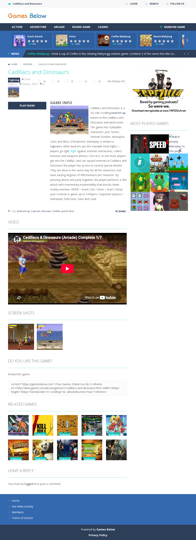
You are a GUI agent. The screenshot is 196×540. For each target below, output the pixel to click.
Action (17, 27)
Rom (71, 211)
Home (14, 64)
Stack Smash (35, 36)
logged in (30, 484)
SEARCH (153, 3)
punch (64, 211)
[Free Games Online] (27, 15)
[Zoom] (21, 336)
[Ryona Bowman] (178, 163)
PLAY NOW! (27, 105)
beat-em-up (23, 211)
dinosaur (46, 211)
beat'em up (118, 113)
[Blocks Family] (140, 182)
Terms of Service (22, 518)
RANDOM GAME (174, 27)
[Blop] (140, 163)
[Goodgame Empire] (159, 163)
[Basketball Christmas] (178, 182)
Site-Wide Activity (22, 506)
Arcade (59, 27)
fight (73, 151)
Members (18, 512)
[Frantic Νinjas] (140, 143)
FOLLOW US (177, 3)
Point (72, 36)
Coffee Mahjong (120, 36)
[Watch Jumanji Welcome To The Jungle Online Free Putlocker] (178, 148)
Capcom (55, 146)
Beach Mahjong (163, 36)
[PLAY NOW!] (19, 40)
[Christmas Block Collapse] (140, 201)
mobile (56, 211)
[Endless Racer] (178, 201)
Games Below (105, 529)
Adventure (38, 27)
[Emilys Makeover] (159, 201)
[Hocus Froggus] (159, 182)
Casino (103, 27)
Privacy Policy (98, 535)
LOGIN (133, 3)
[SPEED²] (159, 143)
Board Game (81, 27)
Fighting (27, 64)
